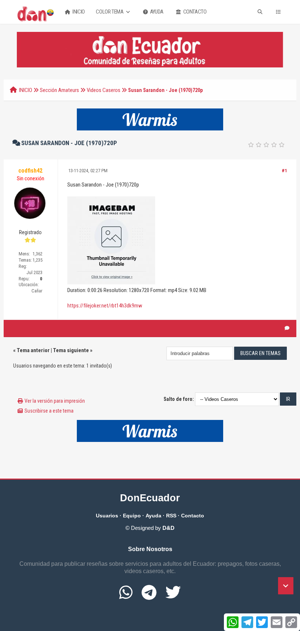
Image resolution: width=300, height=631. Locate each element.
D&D (168, 528)
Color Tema (110, 11)
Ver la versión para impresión (55, 401)
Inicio (78, 11)
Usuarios (107, 516)
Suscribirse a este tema (49, 411)
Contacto (194, 11)
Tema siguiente (71, 350)
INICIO (25, 90)
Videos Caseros (103, 90)
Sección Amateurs (59, 90)
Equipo (132, 516)
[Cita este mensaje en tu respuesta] (287, 328)
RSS (171, 516)
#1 (284, 170)
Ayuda (156, 11)
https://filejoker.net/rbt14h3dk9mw (104, 305)
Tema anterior (33, 350)
